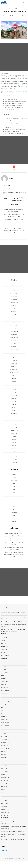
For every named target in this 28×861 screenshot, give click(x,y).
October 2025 (14, 299)
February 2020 (13, 416)
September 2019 (14, 430)
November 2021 (13, 369)
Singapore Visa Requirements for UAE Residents (14, 220)
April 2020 (14, 410)
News (14, 498)
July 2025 (14, 308)
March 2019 (14, 448)
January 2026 (14, 296)
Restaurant (13, 501)
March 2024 (14, 323)
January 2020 (14, 419)
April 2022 (14, 358)
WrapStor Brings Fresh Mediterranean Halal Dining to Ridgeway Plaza (14, 215)
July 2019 (14, 436)
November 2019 (13, 425)
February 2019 (14, 451)
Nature (13, 495)
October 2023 (14, 334)
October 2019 (14, 427)
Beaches (14, 474)
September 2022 (14, 349)
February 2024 (13, 326)
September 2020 (14, 395)
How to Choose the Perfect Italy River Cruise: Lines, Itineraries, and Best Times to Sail (14, 230)
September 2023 (14, 337)
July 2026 (14, 288)
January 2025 (14, 320)
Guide (13, 489)
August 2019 (14, 433)
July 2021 (14, 375)
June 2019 (14, 439)
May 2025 (14, 314)
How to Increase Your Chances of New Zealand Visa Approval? (14, 225)
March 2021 (13, 384)
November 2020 (14, 390)
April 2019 (14, 445)
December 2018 (14, 457)
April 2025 (14, 317)
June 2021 (14, 378)
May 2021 (14, 381)
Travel (13, 509)
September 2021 (14, 372)
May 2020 (14, 407)
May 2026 (14, 291)
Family (13, 483)
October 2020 (14, 392)
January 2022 (14, 366)
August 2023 (14, 340)
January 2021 (14, 387)
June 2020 (13, 404)
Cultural (14, 477)
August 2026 (14, 285)
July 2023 (14, 343)
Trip (14, 518)
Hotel (14, 169)
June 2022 (13, 352)
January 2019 (14, 454)
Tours (14, 506)
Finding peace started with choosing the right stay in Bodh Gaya (13, 210)
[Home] (3, 15)
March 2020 (14, 413)
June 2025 (13, 311)
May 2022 (14, 355)
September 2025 (14, 302)
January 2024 (14, 328)
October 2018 (14, 462)
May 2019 (14, 442)
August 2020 (14, 398)
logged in (10, 188)
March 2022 (14, 360)
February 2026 (13, 293)
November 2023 (14, 331)
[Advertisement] (14, 57)
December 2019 (14, 422)
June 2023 (13, 346)
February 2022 (14, 363)
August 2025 (14, 305)
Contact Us (4, 850)
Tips (14, 503)
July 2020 (14, 401)
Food (14, 486)
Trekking (14, 515)
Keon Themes (21, 858)
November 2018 (13, 459)
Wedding (14, 521)
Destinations (14, 480)
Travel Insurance (14, 512)
